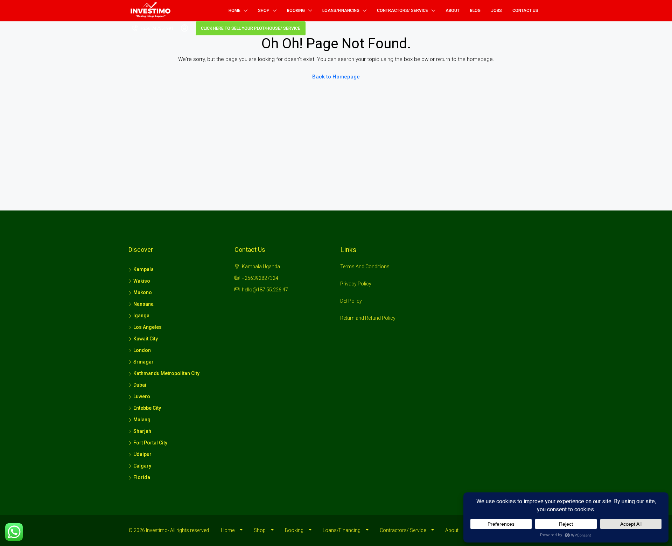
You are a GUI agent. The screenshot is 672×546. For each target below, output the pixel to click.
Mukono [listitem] (142, 292)
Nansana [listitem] (143, 304)
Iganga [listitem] (141, 315)
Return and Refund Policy (368, 318)
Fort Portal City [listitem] (150, 442)
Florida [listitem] (141, 477)
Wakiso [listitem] (141, 281)
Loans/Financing (340, 10)
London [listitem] (142, 350)
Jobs (496, 10)
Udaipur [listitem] (142, 454)
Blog (475, 10)
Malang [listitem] (141, 419)
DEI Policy (351, 301)
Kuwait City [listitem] (145, 338)
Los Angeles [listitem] (147, 327)
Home (234, 10)
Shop (264, 10)
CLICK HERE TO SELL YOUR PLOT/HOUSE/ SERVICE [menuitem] (250, 28)
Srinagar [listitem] (143, 362)
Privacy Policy (355, 283)
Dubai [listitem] (139, 385)
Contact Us (525, 10)
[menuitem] (152, 28)
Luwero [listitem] (141, 396)
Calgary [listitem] (142, 466)
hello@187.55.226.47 (265, 289)
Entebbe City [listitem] (147, 408)
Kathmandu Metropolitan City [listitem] (166, 373)
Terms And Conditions (365, 266)
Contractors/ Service (402, 10)
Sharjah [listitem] (142, 431)
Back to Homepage (336, 77)
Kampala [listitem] (143, 269)
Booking (296, 10)
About (453, 10)
